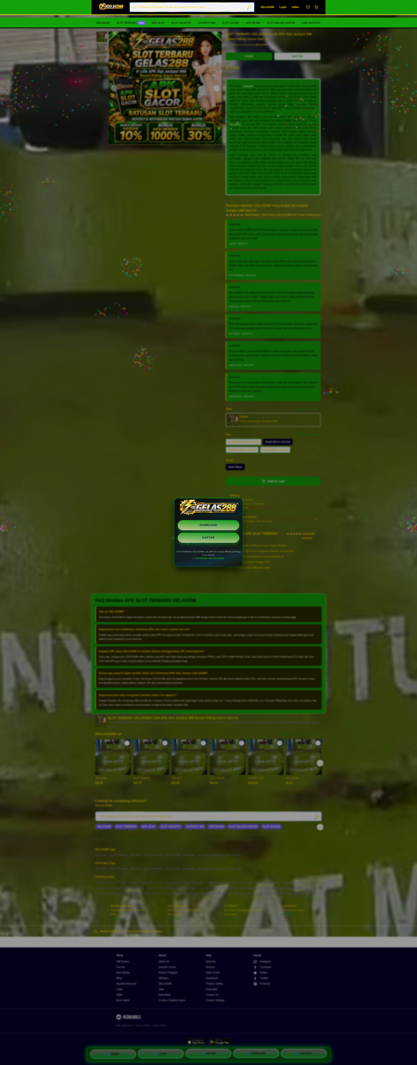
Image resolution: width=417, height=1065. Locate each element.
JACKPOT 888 (206, 22)
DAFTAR (208, 537)
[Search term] (249, 7)
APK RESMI (253, 22)
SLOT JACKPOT (181, 22)
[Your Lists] (308, 7)
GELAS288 (103, 22)
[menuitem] (103, 23)
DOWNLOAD (208, 525)
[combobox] (192, 7)
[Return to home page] (111, 7)
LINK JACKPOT (311, 22)
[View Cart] (316, 7)
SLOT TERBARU (130, 22)
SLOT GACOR (230, 22)
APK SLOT (158, 22)
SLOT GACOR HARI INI (281, 22)
